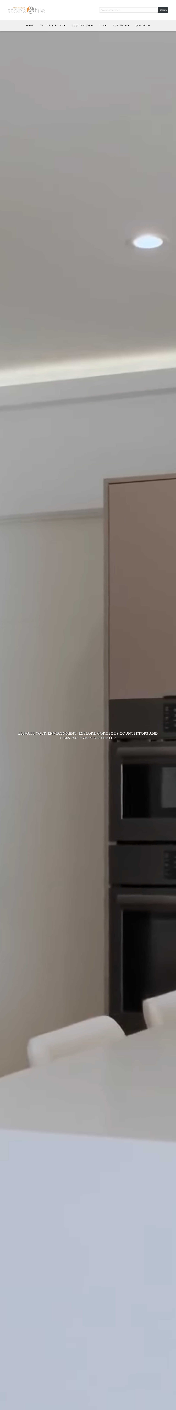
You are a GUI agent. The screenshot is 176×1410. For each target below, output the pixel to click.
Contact (142, 25)
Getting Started (51, 25)
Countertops (81, 25)
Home (30, 25)
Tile (102, 25)
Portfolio (120, 25)
